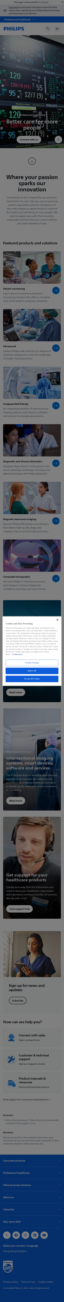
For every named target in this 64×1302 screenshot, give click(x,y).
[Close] (57, 619)
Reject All (32, 671)
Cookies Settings (32, 663)
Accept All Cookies (32, 679)
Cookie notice (17, 654)
